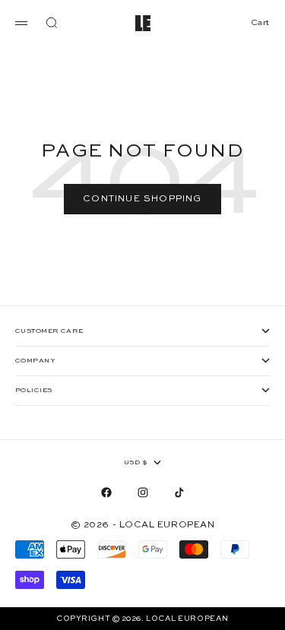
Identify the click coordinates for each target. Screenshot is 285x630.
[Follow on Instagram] (143, 492)
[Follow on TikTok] (179, 492)
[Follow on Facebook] (106, 492)
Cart (260, 22)
